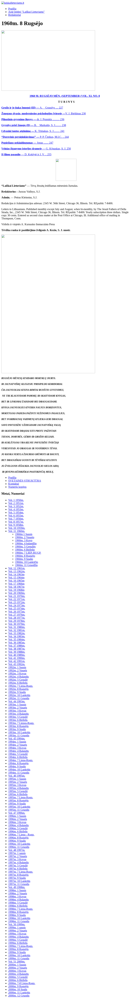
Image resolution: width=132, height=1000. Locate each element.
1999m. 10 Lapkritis (19, 955)
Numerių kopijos (17, 486)
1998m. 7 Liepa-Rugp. (20, 908)
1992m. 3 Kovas (17, 673)
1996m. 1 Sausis (17, 816)
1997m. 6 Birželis (18, 868)
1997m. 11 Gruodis (18, 884)
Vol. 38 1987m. (16, 648)
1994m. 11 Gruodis (18, 772)
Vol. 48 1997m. (16, 850)
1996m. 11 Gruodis (18, 846)
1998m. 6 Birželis (18, 905)
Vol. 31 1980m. (16, 627)
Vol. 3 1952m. (16, 506)
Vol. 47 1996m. (16, 812)
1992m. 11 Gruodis (18, 698)
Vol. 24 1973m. (16, 605)
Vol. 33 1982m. (16, 633)
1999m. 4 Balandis (18, 936)
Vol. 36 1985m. (16, 642)
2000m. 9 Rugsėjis (18, 986)
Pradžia (12, 8)
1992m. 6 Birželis (18, 682)
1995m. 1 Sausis (17, 778)
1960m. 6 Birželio (25, 549)
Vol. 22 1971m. (16, 599)
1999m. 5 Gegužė (18, 939)
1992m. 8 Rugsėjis (18, 689)
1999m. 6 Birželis (18, 943)
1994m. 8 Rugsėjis (18, 763)
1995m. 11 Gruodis (18, 809)
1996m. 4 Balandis (18, 825)
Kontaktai (13, 483)
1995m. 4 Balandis (18, 788)
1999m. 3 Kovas (17, 933)
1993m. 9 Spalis (17, 729)
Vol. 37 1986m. (16, 645)
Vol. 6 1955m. (16, 515)
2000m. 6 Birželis (18, 980)
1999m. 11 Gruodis (18, 958)
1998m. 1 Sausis (17, 890)
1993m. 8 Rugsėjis (18, 726)
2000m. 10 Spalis (17, 989)
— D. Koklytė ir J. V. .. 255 (26, 154)
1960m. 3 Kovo (23, 540)
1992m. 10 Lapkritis (19, 695)
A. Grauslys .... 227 (32, 107)
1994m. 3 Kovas (17, 747)
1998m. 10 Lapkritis (19, 918)
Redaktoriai (14, 14)
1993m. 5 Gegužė (18, 716)
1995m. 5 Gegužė (18, 791)
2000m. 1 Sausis (17, 964)
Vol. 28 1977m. (16, 617)
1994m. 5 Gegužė (18, 754)
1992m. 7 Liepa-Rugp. (20, 685)
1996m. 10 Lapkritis (19, 843)
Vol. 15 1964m (16, 577)
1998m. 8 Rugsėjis (18, 912)
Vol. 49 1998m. (16, 887)
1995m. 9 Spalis (17, 803)
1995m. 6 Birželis (18, 794)
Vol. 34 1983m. (16, 636)
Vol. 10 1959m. (16, 527)
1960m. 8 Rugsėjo (25, 555)
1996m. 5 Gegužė (18, 828)
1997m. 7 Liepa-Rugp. (20, 871)
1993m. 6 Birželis (18, 720)
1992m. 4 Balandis (18, 676)
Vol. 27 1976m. (16, 614)
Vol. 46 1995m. (16, 775)
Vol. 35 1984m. (16, 639)
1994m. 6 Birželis (18, 757)
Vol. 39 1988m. (16, 651)
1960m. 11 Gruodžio (26, 565)
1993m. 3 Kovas (17, 710)
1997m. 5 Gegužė (18, 865)
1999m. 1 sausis (17, 927)
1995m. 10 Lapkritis (19, 806)
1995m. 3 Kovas (17, 785)
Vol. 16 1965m (16, 580)
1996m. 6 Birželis (18, 831)
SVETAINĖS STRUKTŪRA (24, 480)
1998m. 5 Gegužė (18, 902)
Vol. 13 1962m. (16, 571)
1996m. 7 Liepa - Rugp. (21, 834)
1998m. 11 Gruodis (18, 921)
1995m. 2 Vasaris (17, 781)
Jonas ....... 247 (27, 142)
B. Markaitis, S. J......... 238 (33, 125)
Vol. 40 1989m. (16, 654)
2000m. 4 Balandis (18, 973)
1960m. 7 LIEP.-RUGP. (28, 552)
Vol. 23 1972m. (16, 602)
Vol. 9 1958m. (16, 524)
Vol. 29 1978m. (16, 620)
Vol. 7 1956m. (16, 518)
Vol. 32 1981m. (16, 630)
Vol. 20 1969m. (16, 593)
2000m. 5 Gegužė (18, 977)
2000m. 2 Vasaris (17, 967)
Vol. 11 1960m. (16, 531)
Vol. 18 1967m (16, 586)
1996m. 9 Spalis (17, 840)
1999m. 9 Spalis (17, 952)
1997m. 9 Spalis (17, 877)
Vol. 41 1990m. (16, 658)
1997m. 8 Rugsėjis (18, 874)
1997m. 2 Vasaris (17, 856)
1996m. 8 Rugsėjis (18, 837)
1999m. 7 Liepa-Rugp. (20, 946)
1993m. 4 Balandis (18, 713)
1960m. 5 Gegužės (25, 546)
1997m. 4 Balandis (18, 862)
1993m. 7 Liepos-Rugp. (21, 723)
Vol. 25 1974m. (16, 608)
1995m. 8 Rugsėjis (18, 800)
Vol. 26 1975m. (16, 611)
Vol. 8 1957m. (16, 521)
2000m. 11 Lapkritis (19, 992)
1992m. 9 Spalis (17, 692)
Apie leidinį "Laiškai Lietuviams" (26, 11)
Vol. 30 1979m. (16, 624)
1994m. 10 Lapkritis (19, 769)
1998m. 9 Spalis (17, 915)
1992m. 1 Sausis (17, 667)
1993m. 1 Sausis (17, 704)
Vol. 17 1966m (16, 583)
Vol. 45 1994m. (16, 738)
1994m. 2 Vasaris (17, 744)
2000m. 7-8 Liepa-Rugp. (21, 983)
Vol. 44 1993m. (16, 701)
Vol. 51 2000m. (16, 961)
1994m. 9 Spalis (17, 766)
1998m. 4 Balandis (18, 899)
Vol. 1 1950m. (16, 500)
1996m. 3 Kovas (17, 822)
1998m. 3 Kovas (17, 896)
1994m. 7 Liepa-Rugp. (20, 760)
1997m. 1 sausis (17, 853)
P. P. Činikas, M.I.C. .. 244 (35, 136)
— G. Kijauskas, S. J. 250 (36, 148)
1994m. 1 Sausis (17, 741)
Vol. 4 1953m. (16, 509)
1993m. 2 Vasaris (17, 707)
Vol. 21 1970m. (16, 596)
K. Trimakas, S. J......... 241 (32, 131)
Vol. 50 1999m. (16, 924)
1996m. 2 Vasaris (17, 819)
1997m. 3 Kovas (17, 859)
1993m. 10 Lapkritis (19, 732)
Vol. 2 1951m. (16, 503)
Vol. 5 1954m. (16, 512)
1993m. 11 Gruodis (18, 735)
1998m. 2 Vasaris (17, 893)
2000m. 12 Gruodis (18, 995)
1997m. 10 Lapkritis (19, 881)
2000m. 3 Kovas (17, 970)
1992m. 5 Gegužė (18, 679)
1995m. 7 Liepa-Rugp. (20, 797)
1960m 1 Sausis (23, 534)
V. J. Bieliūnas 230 (43, 113)
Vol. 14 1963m (16, 574)
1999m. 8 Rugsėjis (18, 949)
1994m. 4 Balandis (18, 750)
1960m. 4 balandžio (26, 543)
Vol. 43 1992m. (16, 664)
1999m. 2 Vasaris (17, 930)
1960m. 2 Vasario (24, 537)
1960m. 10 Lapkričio (26, 562)
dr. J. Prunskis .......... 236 (32, 119)
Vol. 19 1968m (16, 589)
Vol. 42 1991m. (16, 661)
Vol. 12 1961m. (16, 568)
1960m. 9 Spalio (24, 558)
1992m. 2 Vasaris (17, 670)
